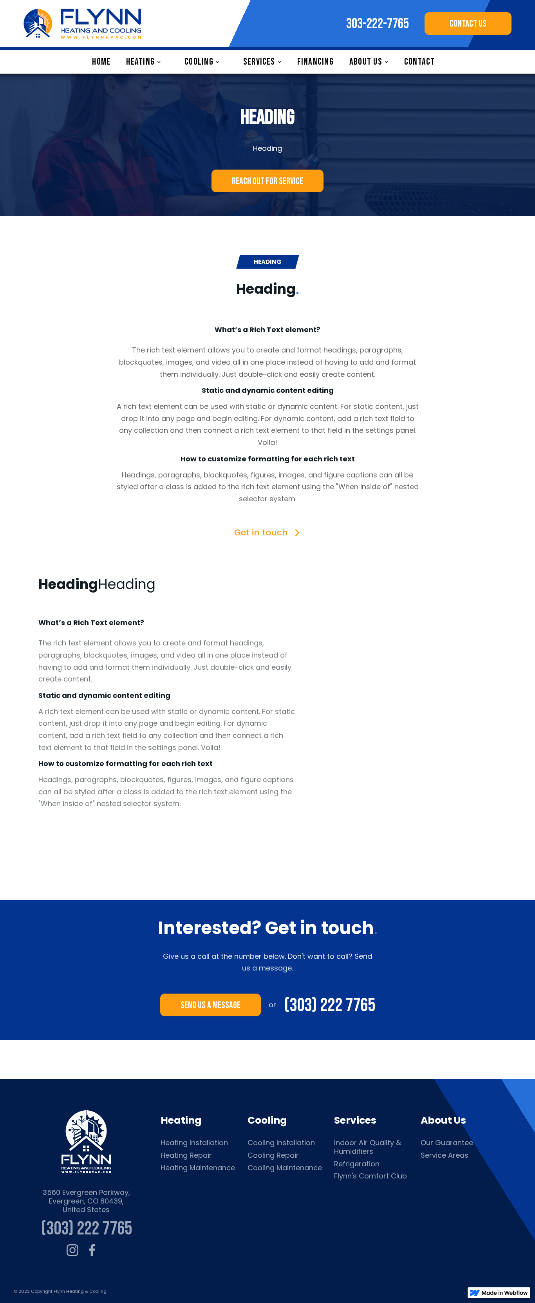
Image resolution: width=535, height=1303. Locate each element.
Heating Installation (194, 1143)
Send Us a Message (210, 1005)
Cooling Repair (273, 1155)
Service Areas (444, 1155)
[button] (147, 62)
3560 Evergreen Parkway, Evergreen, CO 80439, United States (86, 1201)
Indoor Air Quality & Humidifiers (367, 1147)
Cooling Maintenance (285, 1168)
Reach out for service (267, 181)
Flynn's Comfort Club (370, 1176)
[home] (82, 23)
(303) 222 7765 (329, 1005)
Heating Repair (186, 1155)
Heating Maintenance (198, 1168)
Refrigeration (357, 1164)
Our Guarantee (447, 1143)
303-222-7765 (377, 24)
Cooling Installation (281, 1143)
